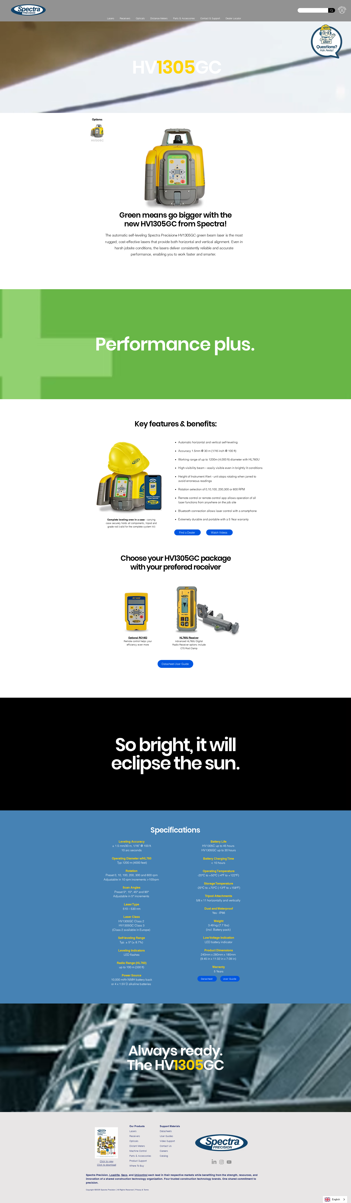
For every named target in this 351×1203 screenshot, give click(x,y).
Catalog (164, 1155)
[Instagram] (221, 1162)
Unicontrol (141, 1175)
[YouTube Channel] (229, 1162)
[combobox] (335, 1199)
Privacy (138, 1190)
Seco (124, 1175)
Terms (146, 1190)
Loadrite (114, 1175)
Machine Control (138, 1150)
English (336, 1199)
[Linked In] (214, 1162)
